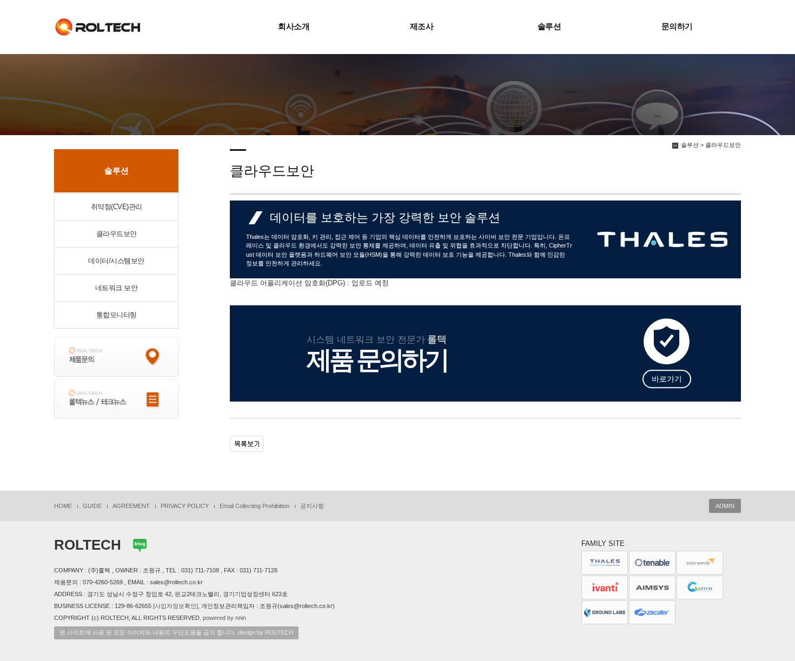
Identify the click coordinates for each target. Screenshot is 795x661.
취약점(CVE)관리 (116, 207)
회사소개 (293, 26)
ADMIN (725, 506)
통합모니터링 (116, 315)
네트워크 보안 (116, 288)
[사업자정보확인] (175, 606)
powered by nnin (224, 618)
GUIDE (92, 506)
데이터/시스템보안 (116, 261)
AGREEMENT (131, 506)
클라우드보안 (116, 234)
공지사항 (312, 506)
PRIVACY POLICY (185, 506)
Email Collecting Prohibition (254, 506)
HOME (63, 506)
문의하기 (677, 26)
